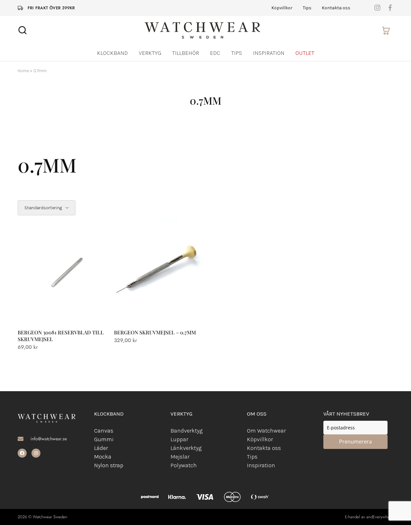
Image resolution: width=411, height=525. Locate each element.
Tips (307, 8)
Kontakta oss (336, 8)
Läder (101, 448)
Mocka (102, 456)
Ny (97, 465)
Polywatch (184, 465)
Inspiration (268, 52)
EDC (215, 52)
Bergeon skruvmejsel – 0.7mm (155, 332)
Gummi (104, 439)
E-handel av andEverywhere (369, 517)
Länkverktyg (186, 448)
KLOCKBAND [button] (112, 52)
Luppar (179, 439)
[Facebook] (22, 453)
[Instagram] (35, 453)
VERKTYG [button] (150, 52)
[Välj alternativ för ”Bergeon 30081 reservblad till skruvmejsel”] (61, 312)
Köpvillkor (282, 8)
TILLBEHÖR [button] (185, 52)
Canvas (103, 430)
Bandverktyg (187, 430)
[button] (157, 312)
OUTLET (304, 52)
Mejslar (180, 456)
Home (23, 70)
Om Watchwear (266, 430)
